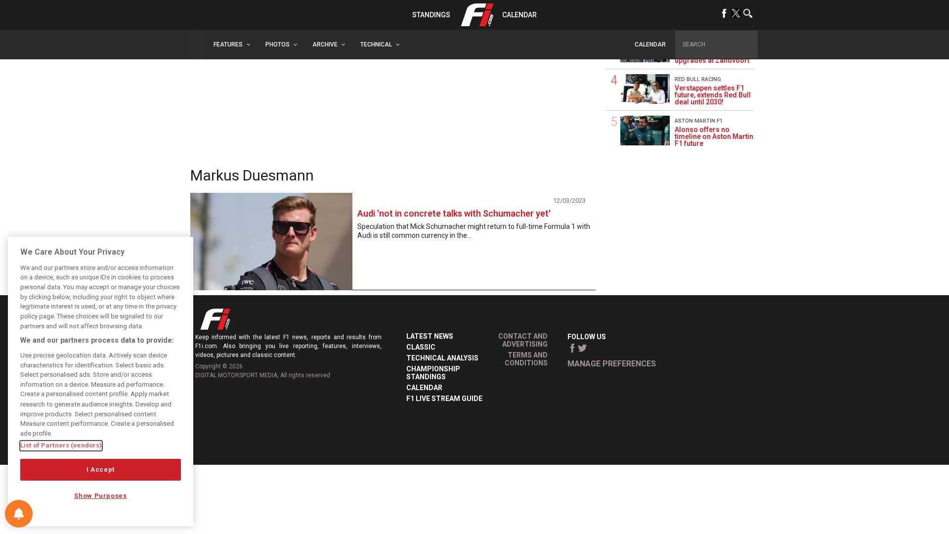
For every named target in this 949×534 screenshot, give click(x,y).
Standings (431, 15)
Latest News (429, 336)
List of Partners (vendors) (61, 445)
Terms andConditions (526, 359)
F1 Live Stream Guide (444, 398)
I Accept (100, 469)
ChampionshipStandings (433, 373)
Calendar (519, 15)
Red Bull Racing (698, 79)
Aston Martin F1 (699, 121)
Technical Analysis (442, 358)
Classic (420, 347)
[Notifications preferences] (19, 514)
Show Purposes (100, 495)
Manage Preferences (611, 363)
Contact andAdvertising (523, 340)
